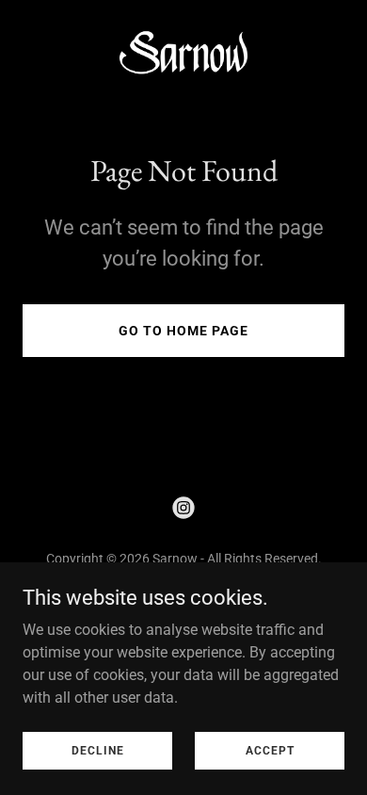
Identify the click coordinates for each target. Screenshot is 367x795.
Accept (270, 749)
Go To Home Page (183, 330)
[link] (184, 57)
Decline (98, 749)
